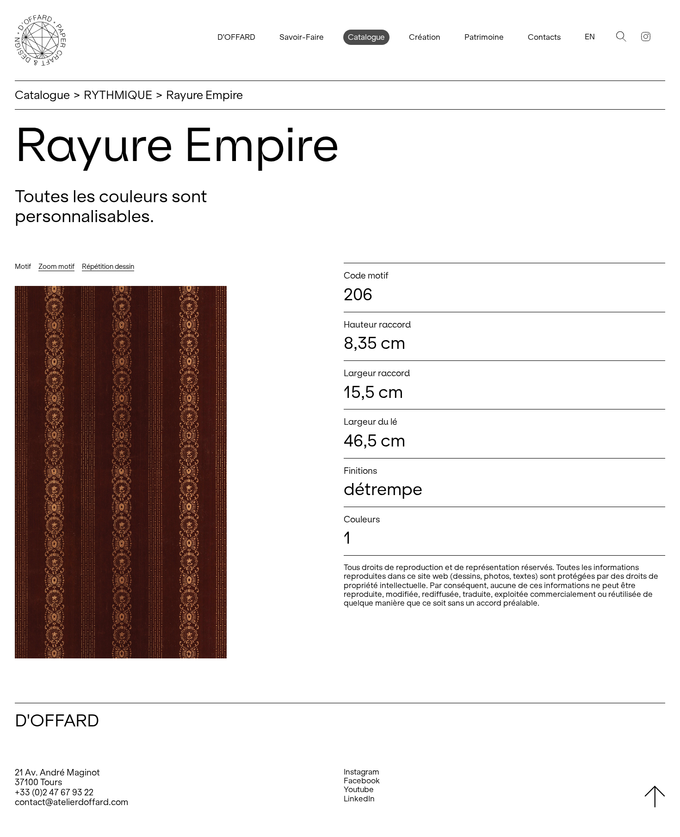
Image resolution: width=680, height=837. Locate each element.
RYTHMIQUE (118, 94)
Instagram (361, 772)
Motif (23, 266)
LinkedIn (359, 798)
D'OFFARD (236, 37)
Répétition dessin (108, 266)
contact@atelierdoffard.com (71, 802)
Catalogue (366, 37)
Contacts (544, 37)
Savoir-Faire (301, 37)
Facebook (362, 780)
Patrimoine (484, 37)
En (590, 36)
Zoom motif (56, 266)
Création (424, 37)
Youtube (359, 789)
